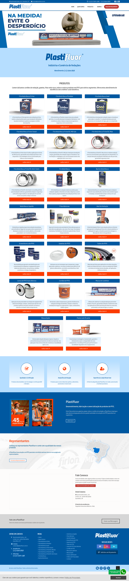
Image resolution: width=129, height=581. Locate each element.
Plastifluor (19, 568)
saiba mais (26, 127)
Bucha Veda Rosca (43, 558)
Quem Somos (80, 6)
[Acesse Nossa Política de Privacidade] (97, 568)
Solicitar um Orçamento (108, 552)
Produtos (90, 6)
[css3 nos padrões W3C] (105, 568)
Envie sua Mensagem (111, 521)
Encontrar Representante (17, 460)
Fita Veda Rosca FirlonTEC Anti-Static (47, 554)
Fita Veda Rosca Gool (43, 545)
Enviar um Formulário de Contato (85, 485)
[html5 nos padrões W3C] (101, 568)
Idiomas (99, 6)
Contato (69, 559)
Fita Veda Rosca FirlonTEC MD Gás (47, 550)
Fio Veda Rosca (42, 556)
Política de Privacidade (73, 557)
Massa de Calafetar (72, 550)
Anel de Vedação (71, 538)
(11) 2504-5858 (105, 1)
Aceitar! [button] (118, 577)
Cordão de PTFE (71, 548)
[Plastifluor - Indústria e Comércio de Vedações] (20, 6)
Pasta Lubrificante (71, 555)
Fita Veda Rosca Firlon (44, 541)
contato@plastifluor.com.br (38, 1)
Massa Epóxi (70, 552)
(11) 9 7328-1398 (94, 1)
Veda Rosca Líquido (72, 534)
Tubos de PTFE (70, 544)
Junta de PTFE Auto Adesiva (74, 546)
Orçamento (111, 6)
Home (72, 6)
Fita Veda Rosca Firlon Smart (45, 547)
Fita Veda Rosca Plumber (44, 543)
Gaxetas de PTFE (71, 542)
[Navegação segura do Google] (108, 568)
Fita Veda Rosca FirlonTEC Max (46, 552)
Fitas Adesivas (70, 536)
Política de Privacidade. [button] (72, 577)
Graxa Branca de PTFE (72, 540)
